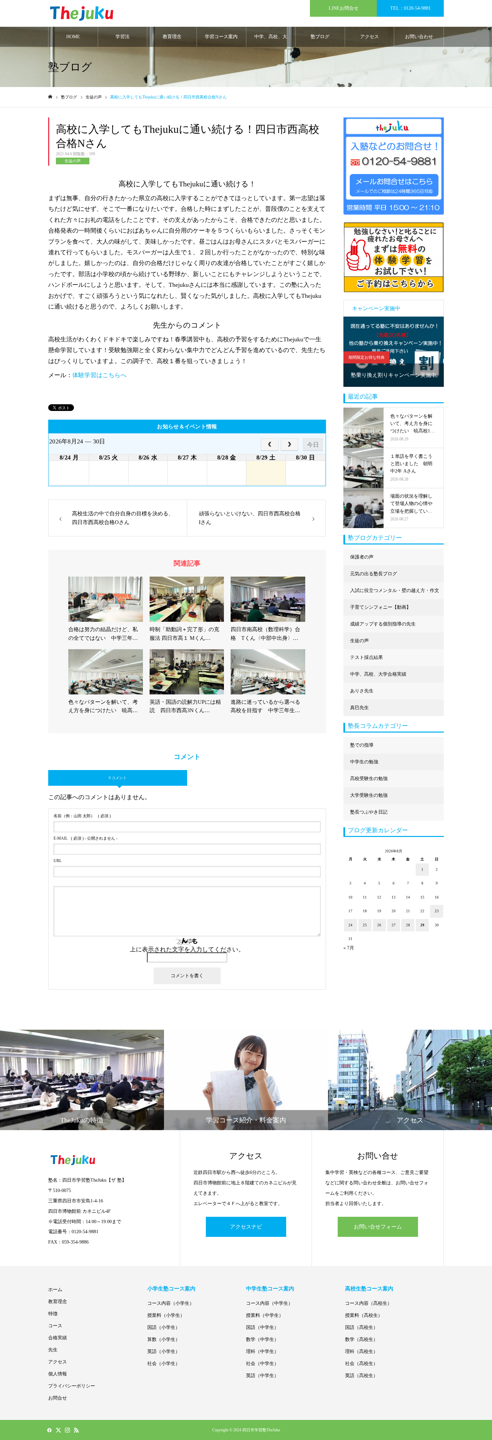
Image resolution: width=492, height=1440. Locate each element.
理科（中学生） (262, 1351)
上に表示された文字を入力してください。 (187, 949)
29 (422, 925)
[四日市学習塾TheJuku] (81, 13)
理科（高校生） (361, 1351)
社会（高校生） (361, 1363)
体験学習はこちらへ (99, 375)
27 (394, 925)
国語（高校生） (361, 1327)
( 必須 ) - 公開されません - (85, 838)
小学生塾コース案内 (171, 1288)
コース (55, 1325)
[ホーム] (50, 97)
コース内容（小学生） (170, 1303)
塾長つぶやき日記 (369, 812)
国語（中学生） (262, 1327)
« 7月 (348, 947)
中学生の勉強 (364, 761)
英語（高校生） (361, 1375)
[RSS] (76, 1430)
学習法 (122, 36)
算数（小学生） (163, 1339)
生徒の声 (73, 161)
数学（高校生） (361, 1339)
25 (365, 925)
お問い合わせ (419, 36)
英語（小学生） (163, 1351)
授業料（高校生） (364, 1315)
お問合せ (57, 1398)
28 (408, 925)
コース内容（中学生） (269, 1303)
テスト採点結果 (366, 657)
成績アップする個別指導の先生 (383, 623)
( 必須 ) (82, 816)
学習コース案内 (221, 36)
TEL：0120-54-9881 (410, 8)
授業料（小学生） (166, 1315)
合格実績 (57, 1337)
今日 (313, 444)
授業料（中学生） (264, 1315)
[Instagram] (67, 1430)
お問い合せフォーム (378, 1227)
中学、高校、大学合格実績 (270, 40)
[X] (58, 1430)
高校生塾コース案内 (369, 1288)
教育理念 (172, 36)
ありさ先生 (362, 690)
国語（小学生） (163, 1327)
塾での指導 (362, 745)
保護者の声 (362, 557)
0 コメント (118, 778)
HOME (73, 36)
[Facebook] (49, 1430)
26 (379, 925)
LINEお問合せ (343, 8)
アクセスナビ (246, 1227)
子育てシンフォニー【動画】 (380, 607)
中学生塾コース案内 (270, 1288)
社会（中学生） (262, 1363)
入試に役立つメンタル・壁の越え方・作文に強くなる (394, 593)
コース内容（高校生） (368, 1303)
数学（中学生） (262, 1339)
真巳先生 (359, 707)
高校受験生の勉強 (369, 778)
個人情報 (57, 1373)
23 (437, 911)
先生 (53, 1349)
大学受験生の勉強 (369, 795)
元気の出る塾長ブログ (373, 573)
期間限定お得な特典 (366, 357)
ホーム (55, 1289)
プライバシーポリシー (71, 1385)
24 (350, 925)
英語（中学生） (262, 1375)
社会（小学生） (163, 1363)
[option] (393, 352)
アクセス (369, 36)
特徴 (53, 1313)
